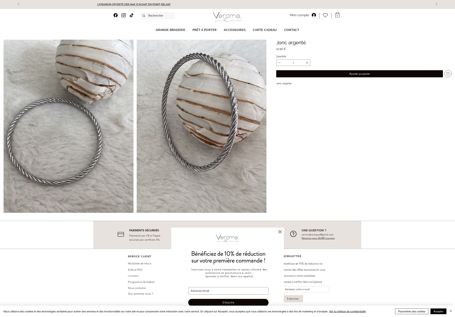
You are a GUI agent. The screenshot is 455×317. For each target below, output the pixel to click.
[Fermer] (451, 311)
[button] (280, 232)
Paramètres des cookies (411, 311)
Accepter (438, 311)
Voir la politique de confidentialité (347, 311)
